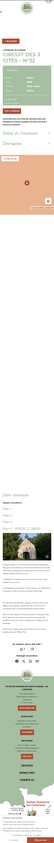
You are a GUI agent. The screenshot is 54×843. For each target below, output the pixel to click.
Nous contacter (27, 708)
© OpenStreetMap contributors (41, 207)
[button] (48, 2)
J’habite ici (27, 780)
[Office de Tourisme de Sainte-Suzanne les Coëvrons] (26, 8)
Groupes (27, 765)
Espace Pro (27, 772)
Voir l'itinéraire (11, 111)
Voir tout (27, 756)
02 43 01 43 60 (27, 703)
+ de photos (11, 41)
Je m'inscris (27, 732)
